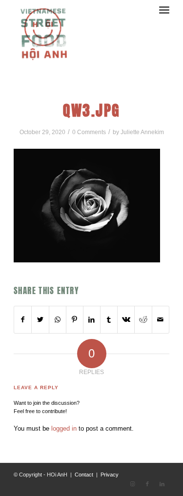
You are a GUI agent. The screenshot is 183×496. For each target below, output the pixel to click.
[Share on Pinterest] (74, 319)
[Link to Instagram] (132, 483)
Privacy (110, 474)
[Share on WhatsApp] (57, 319)
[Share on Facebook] (22, 319)
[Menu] (164, 19)
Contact (84, 474)
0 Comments (89, 132)
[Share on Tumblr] (109, 319)
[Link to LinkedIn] (162, 483)
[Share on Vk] (126, 319)
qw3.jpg (92, 110)
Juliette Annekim (142, 132)
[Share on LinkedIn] (91, 319)
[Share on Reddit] (143, 319)
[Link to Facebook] (147, 483)
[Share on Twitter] (40, 319)
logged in (64, 428)
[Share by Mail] (160, 319)
